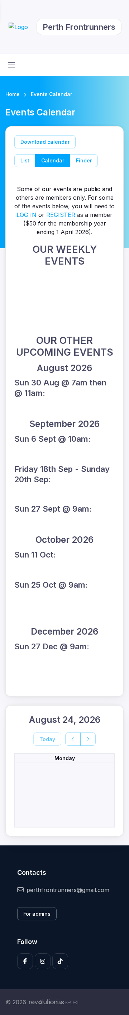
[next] (88, 739)
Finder (84, 160)
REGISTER (60, 214)
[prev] (73, 739)
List (24, 160)
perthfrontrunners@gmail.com (68, 889)
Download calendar (45, 142)
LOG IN (26, 214)
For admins (37, 914)
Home (12, 94)
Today (47, 739)
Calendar (52, 160)
